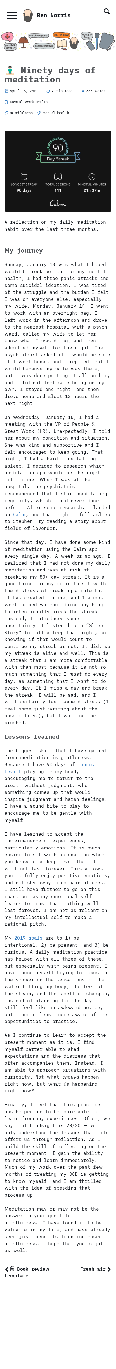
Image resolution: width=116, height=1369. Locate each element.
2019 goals (28, 938)
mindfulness (21, 112)
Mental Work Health (29, 101)
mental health (55, 112)
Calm (19, 514)
